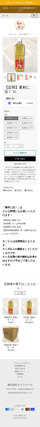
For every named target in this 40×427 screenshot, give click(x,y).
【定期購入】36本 (12, 137)
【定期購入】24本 (12, 132)
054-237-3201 (11, 389)
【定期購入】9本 (11, 128)
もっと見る (20, 293)
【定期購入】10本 (27, 128)
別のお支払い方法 (20, 163)
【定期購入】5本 (11, 118)
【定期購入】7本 (11, 123)
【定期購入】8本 (26, 123)
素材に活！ (23, 415)
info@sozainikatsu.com (26, 389)
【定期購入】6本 (26, 118)
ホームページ (12, 34)
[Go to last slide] (5, 77)
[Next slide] (34, 77)
